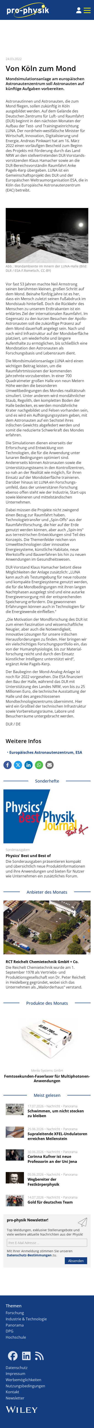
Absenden (76, 1260)
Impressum (15, 1373)
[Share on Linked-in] (28, 765)
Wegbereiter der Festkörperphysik (43, 1182)
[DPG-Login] (78, 10)
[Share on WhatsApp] (39, 765)
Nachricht (53, 1106)
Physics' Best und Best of (28, 855)
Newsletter (15, 1398)
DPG (9, 1331)
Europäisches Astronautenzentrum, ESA (45, 752)
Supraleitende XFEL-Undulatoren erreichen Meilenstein (57, 1136)
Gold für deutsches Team (50, 1202)
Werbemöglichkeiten (23, 1379)
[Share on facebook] (7, 765)
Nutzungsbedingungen (25, 1385)
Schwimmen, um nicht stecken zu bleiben (56, 1113)
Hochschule (16, 1337)
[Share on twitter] (18, 765)
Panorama (70, 1106)
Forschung (15, 1312)
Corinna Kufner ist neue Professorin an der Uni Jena (52, 1159)
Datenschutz (17, 1367)
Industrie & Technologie (26, 1318)
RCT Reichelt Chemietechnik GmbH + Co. (42, 961)
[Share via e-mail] (49, 765)
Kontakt (12, 1391)
